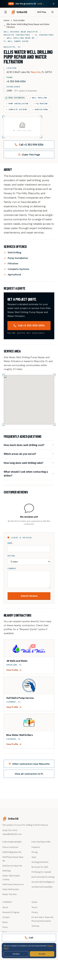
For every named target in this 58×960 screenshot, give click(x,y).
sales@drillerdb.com (12, 834)
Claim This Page (31, 154)
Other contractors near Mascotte (31, 763)
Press (5, 927)
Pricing (35, 852)
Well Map (41, 12)
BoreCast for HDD (40, 867)
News (5, 922)
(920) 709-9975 (9, 830)
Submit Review (29, 595)
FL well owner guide (16, 41)
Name (10, 543)
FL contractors (44, 35)
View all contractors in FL (29, 773)
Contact (6, 917)
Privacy (35, 912)
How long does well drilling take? (23, 462)
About (5, 907)
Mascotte (35, 72)
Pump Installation (18, 104)
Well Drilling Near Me (11, 852)
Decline (16, 954)
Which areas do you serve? (20, 453)
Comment (12, 569)
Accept (42, 954)
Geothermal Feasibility (42, 887)
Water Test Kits (9, 894)
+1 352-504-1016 (16, 81)
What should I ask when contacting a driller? (26, 473)
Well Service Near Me (12, 865)
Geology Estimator (40, 862)
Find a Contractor (10, 847)
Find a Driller (19, 20)
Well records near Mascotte (21, 32)
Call (31, 937)
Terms (34, 907)
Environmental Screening (43, 877)
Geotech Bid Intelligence (43, 882)
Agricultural (42, 109)
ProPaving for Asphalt (41, 872)
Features (36, 847)
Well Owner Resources (13, 884)
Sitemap (35, 926)
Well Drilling (39, 98)
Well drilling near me (21, 38)
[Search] (52, 12)
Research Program (10, 912)
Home (6, 20)
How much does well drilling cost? (24, 445)
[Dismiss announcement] (53, 3)
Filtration (41, 104)
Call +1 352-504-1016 (31, 144)
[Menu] (5, 12)
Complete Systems (18, 109)
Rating (11, 556)
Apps (34, 857)
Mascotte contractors (17, 35)
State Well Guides (10, 889)
